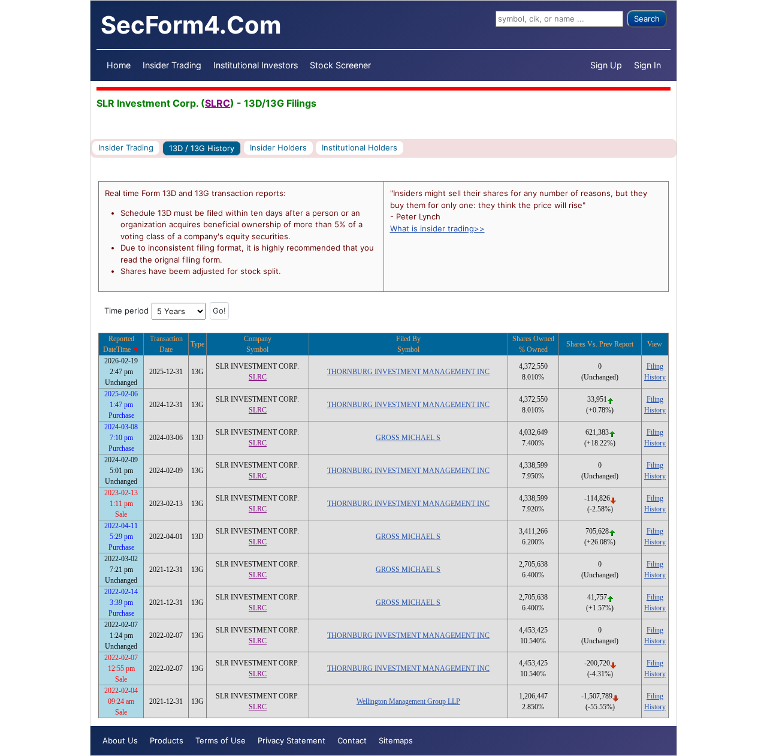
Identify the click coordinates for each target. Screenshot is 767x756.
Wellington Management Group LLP (408, 701)
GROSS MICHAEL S (408, 437)
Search (647, 18)
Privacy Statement (291, 740)
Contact (352, 740)
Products (166, 740)
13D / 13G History (201, 148)
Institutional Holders (359, 147)
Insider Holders (278, 147)
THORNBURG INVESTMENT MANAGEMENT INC (408, 372)
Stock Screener (340, 65)
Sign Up (606, 65)
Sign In (647, 65)
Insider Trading (172, 65)
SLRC (217, 103)
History (655, 377)
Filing (655, 366)
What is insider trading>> (437, 228)
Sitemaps (396, 740)
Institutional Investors (255, 65)
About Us (120, 740)
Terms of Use (220, 740)
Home (119, 65)
